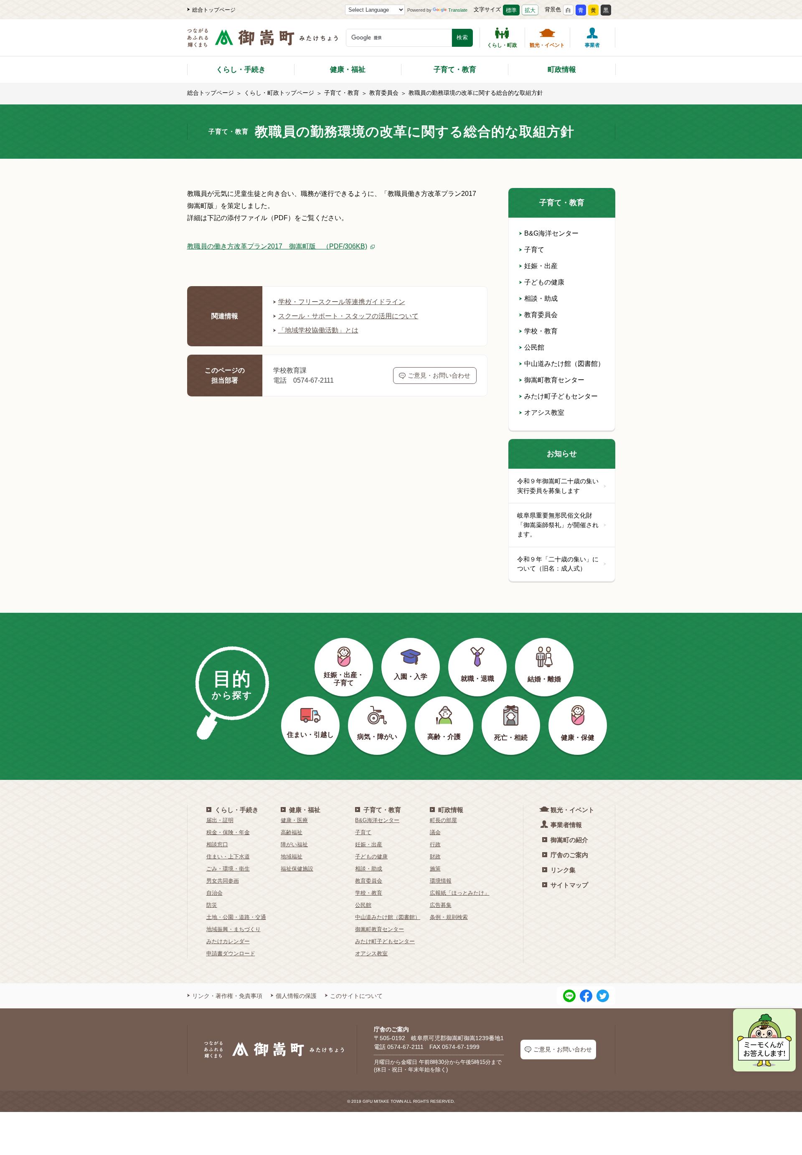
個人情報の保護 (296, 996)
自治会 (214, 893)
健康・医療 (294, 820)
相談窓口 (217, 844)
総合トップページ (214, 10)
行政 (435, 844)
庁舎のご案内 (569, 854)
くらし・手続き (241, 70)
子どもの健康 (544, 282)
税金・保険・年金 (228, 832)
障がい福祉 (294, 844)
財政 (435, 856)
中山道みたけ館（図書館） (564, 363)
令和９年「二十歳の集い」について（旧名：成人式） (558, 564)
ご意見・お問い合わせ (439, 375)
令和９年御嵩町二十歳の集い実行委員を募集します (558, 485)
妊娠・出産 (541, 265)
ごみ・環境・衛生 (228, 869)
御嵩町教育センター (554, 379)
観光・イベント (547, 45)
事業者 (592, 45)
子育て (534, 249)
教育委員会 (383, 92)
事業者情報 (566, 824)
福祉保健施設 (297, 869)
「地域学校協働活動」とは (318, 330)
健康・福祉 (347, 70)
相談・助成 (541, 298)
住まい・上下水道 (228, 856)
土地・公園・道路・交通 (236, 917)
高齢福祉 (291, 832)
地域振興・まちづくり (233, 929)
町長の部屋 (443, 820)
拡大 (530, 10)
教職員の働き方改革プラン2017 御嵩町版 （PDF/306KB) (277, 246)
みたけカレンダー (228, 941)
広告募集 (441, 905)
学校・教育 (541, 331)
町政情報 (562, 70)
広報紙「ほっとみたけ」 (460, 893)
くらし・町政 (502, 45)
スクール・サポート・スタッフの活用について (348, 316)
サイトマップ (569, 884)
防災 (211, 905)
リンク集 (563, 869)
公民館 (534, 347)
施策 (435, 869)
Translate (457, 10)
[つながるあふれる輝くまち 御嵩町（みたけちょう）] (262, 42)
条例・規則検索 (449, 917)
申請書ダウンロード (230, 953)
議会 (435, 832)
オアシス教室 (544, 412)
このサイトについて (356, 996)
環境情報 (441, 881)
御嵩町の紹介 (569, 839)
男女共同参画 (222, 881)
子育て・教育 (455, 70)
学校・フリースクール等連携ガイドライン (341, 301)
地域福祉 (291, 856)
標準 (511, 10)
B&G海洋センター (551, 233)
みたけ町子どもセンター (561, 396)
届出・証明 (219, 820)
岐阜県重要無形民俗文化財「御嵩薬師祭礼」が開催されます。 (558, 525)
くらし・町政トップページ (279, 92)
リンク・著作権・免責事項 (227, 996)
